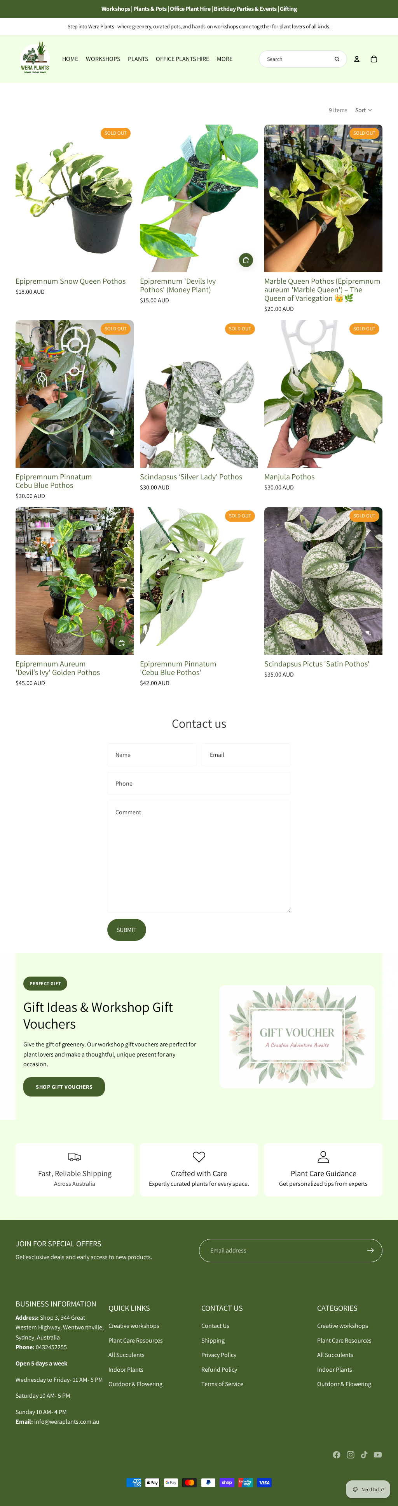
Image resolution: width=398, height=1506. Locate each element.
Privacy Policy (218, 1355)
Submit (127, 930)
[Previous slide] (27, 198)
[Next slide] (122, 198)
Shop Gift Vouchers (64, 1086)
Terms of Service (222, 1384)
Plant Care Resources (135, 1340)
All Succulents (126, 1355)
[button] (364, 109)
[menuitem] (224, 59)
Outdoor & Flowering (135, 1384)
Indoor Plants (125, 1369)
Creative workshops (133, 1326)
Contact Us (215, 1326)
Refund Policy (219, 1369)
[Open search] (337, 59)
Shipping (213, 1340)
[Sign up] (371, 1250)
